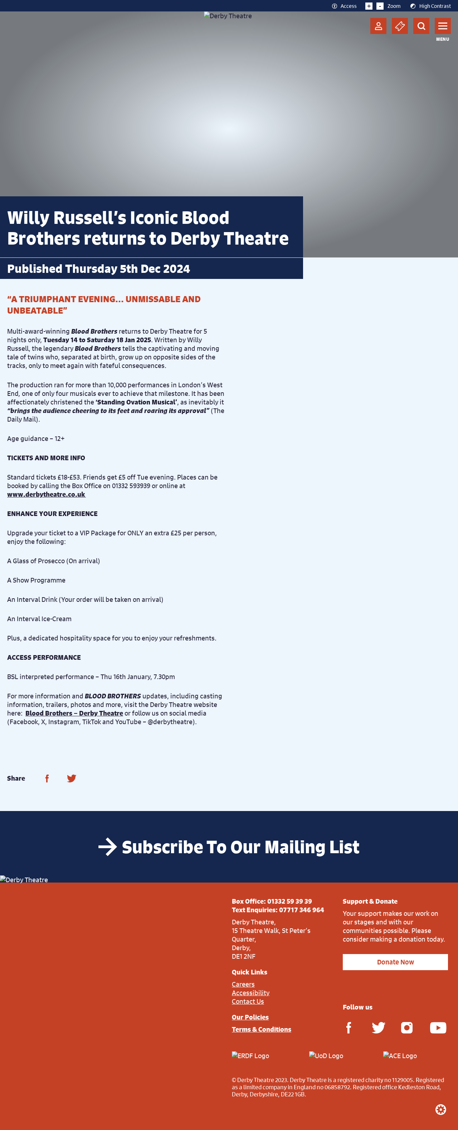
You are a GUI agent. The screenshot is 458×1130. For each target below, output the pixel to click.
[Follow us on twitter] (377, 1027)
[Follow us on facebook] (348, 1027)
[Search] (421, 26)
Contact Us (248, 1001)
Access (349, 5)
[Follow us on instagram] (407, 1027)
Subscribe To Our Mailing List (241, 847)
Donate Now (395, 962)
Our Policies (250, 1017)
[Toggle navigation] (443, 26)
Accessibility (250, 992)
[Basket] (400, 26)
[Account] (378, 26)
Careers (243, 984)
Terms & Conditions (261, 1029)
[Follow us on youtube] (436, 1027)
